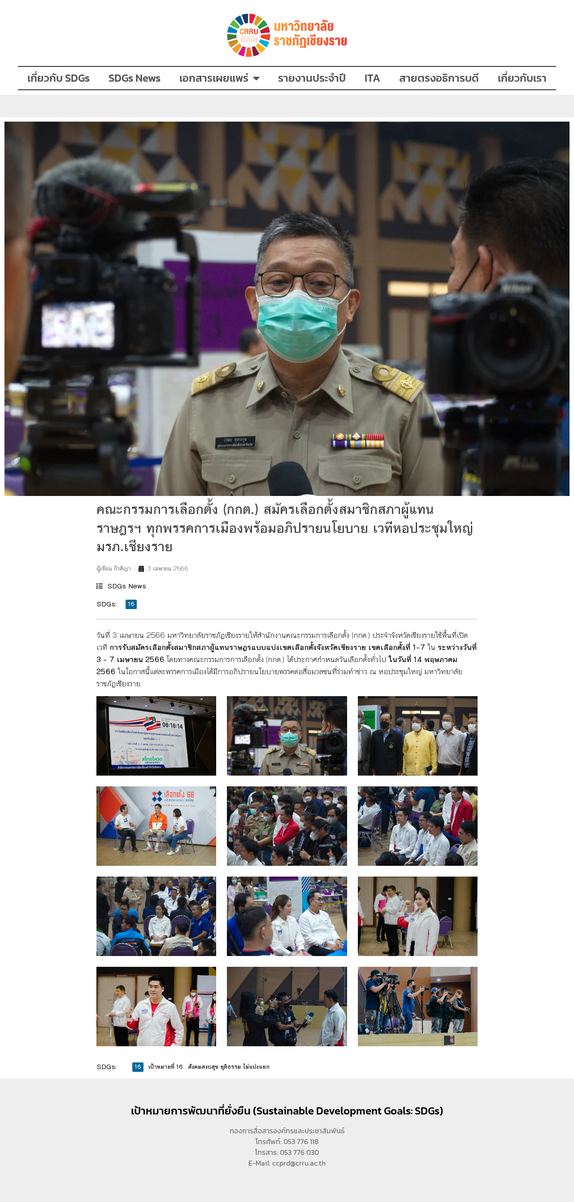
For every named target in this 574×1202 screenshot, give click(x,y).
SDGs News (135, 78)
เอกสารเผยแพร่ (213, 78)
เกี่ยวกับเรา (522, 78)
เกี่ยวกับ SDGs (58, 78)
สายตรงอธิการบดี (439, 78)
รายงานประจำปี (312, 78)
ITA (372, 78)
